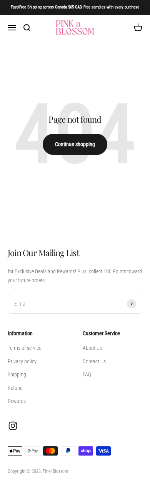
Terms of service (24, 348)
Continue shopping (75, 144)
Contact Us (94, 361)
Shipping (17, 374)
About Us (92, 348)
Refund (15, 388)
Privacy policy (22, 361)
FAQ (87, 374)
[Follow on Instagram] (13, 426)
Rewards (17, 401)
